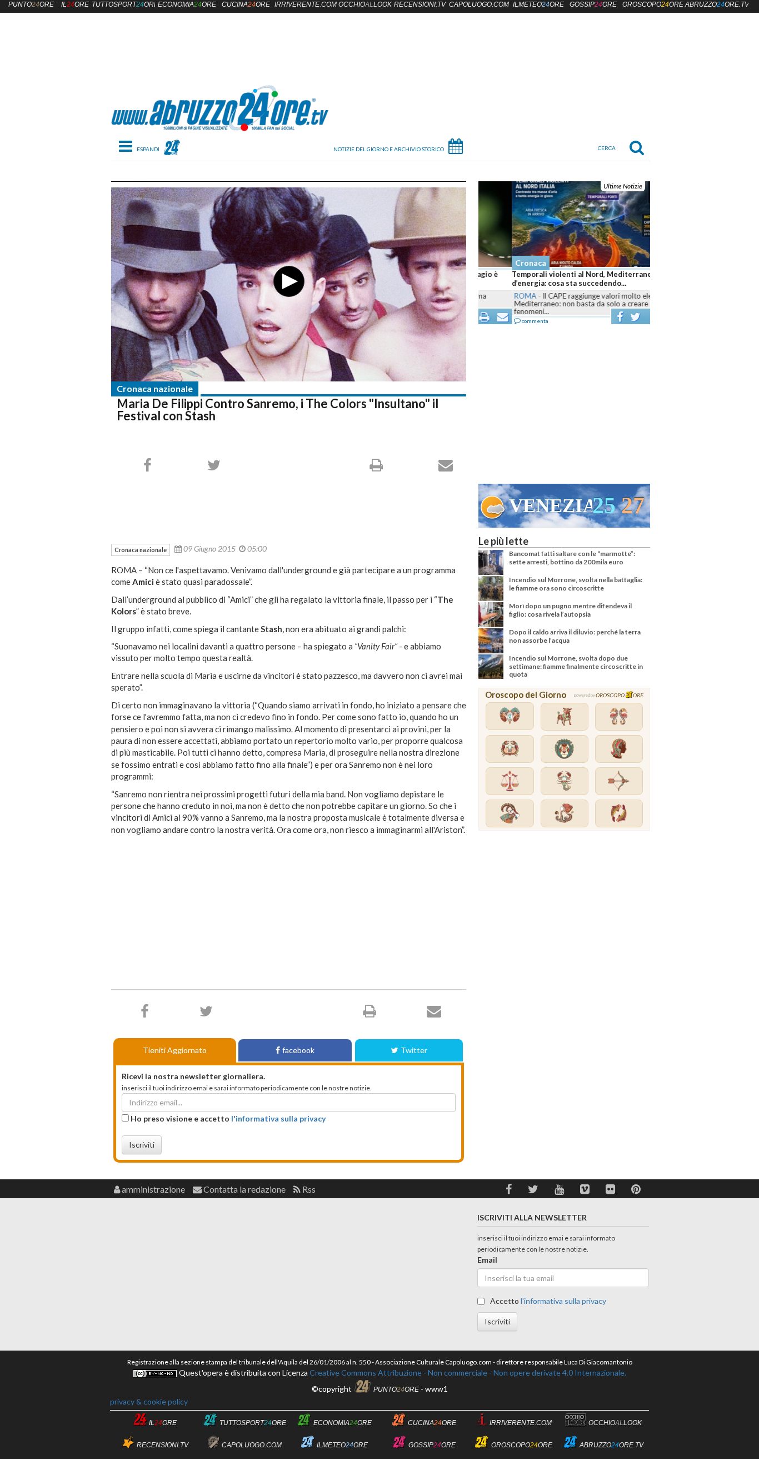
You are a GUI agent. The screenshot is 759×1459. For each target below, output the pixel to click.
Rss (308, 1189)
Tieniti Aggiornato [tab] (175, 1050)
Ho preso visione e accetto (227, 1118)
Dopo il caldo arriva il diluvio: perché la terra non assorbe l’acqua (575, 636)
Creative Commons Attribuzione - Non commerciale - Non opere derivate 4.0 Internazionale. (467, 1372)
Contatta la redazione (244, 1189)
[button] (508, 1189)
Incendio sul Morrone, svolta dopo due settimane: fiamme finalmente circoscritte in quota (576, 666)
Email (487, 1259)
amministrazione (152, 1189)
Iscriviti (141, 1144)
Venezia (550, 506)
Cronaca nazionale (155, 388)
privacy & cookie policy (149, 1401)
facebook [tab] (298, 1050)
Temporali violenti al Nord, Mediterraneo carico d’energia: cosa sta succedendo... (562, 278)
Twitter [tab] (414, 1050)
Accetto (547, 1301)
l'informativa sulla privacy (278, 1118)
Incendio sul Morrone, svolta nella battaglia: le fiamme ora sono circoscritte (575, 583)
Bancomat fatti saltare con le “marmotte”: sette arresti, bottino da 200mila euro (572, 557)
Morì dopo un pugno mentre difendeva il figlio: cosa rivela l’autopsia (570, 610)
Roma (492, 295)
